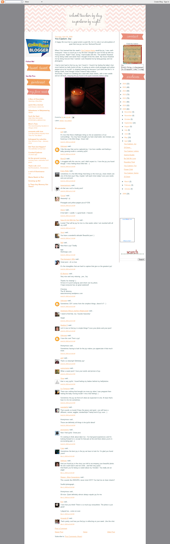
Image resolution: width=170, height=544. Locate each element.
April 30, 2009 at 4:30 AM (67, 154)
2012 (125, 98)
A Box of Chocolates (36, 99)
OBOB (30, 112)
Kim (61, 502)
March (126, 181)
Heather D (64, 325)
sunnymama (64, 368)
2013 (125, 94)
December (128, 112)
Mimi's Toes (33, 124)
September (128, 123)
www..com (127, 219)
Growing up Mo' (34, 181)
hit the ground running (37, 158)
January (127, 189)
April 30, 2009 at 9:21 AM (67, 341)
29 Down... (128, 147)
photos (62, 120)
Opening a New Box (35, 101)
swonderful (64, 407)
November (128, 115)
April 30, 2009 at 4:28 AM (67, 142)
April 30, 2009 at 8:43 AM (67, 296)
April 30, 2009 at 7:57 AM (67, 255)
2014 (125, 91)
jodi (61, 132)
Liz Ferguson (65, 389)
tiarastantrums (65, 185)
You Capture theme (88, 50)
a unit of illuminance (36, 171)
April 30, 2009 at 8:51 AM (67, 306)
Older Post (111, 532)
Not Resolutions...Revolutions (38, 168)
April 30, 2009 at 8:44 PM (67, 425)
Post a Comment (61, 528)
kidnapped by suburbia (37, 139)
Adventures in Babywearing (39, 110)
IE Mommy (64, 274)
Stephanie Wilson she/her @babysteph (74, 311)
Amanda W (64, 518)
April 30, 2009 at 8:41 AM (67, 269)
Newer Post (59, 532)
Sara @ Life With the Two (69, 220)
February (127, 185)
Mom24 (63, 159)
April (126, 141)
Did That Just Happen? (37, 147)
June (126, 134)
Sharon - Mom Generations (70, 477)
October (127, 119)
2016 (125, 84)
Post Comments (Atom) (73, 536)
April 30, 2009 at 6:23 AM (67, 215)
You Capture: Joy (130, 144)
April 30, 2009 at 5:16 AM (67, 166)
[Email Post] (73, 117)
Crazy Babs (64, 171)
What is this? (127, 241)
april (61, 358)
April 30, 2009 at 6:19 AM (67, 205)
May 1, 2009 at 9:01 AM (67, 456)
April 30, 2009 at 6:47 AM (67, 228)
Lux (29, 173)
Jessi (62, 232)
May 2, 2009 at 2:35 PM (67, 497)
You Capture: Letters (131, 151)
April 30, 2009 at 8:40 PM (67, 415)
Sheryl (62, 210)
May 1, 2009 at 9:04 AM (67, 472)
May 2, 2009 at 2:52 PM (67, 514)
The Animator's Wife (67, 259)
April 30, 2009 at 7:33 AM (67, 238)
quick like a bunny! (35, 105)
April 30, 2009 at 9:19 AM (67, 331)
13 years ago (32, 154)
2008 (125, 194)
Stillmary (63, 461)
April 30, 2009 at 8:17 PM (67, 374)
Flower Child (128, 169)
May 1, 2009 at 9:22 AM (67, 487)
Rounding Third (129, 162)
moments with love (35, 131)
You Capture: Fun (130, 166)
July (126, 130)
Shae (62, 378)
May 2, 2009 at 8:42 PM (67, 524)
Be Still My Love (130, 158)
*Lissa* (63, 196)
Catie (62, 448)
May (126, 137)
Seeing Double (129, 155)
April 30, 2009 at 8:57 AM (67, 320)
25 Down (127, 177)
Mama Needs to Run (36, 177)
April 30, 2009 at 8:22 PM (67, 384)
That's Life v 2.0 (34, 166)
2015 (125, 87)
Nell (61, 243)
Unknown (63, 146)
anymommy (64, 430)
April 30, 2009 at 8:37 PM (67, 402)
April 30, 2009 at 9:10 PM (67, 444)
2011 (125, 102)
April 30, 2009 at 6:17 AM (67, 191)
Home (85, 532)
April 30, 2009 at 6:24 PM (67, 363)
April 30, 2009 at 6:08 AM (67, 181)
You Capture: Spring (131, 173)
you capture (68, 120)
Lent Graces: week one (36, 107)
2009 (125, 109)
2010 (125, 105)
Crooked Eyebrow (35, 152)
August (127, 126)
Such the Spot (33, 116)
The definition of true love (36, 149)
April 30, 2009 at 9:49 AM (67, 353)
